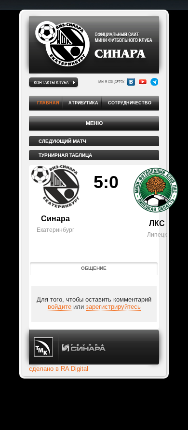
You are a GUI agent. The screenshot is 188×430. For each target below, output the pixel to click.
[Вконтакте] (131, 82)
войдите (59, 306)
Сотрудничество (129, 103)
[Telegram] (154, 82)
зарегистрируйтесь (113, 306)
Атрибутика (83, 103)
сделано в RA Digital (58, 368)
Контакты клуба (51, 82)
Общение (94, 268)
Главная (48, 103)
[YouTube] (143, 82)
